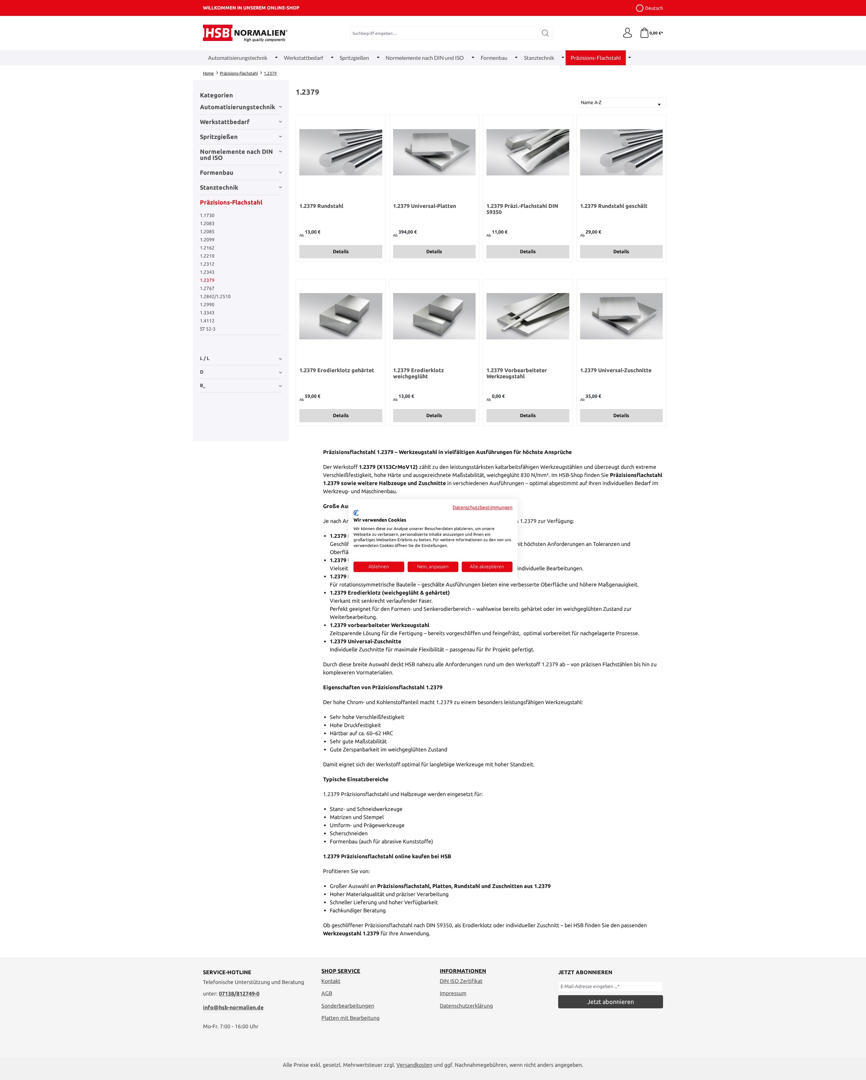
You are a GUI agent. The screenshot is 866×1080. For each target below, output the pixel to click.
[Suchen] (545, 33)
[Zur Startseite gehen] (245, 33)
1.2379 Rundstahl (321, 206)
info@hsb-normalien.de (233, 1007)
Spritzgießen (219, 136)
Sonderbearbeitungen (347, 1006)
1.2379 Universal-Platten (424, 206)
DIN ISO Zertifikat (461, 981)
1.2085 (207, 231)
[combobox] (444, 33)
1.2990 (207, 304)
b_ (202, 385)
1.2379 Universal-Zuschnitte (616, 370)
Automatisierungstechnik (237, 106)
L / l (204, 358)
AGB (326, 993)
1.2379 (207, 280)
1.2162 (207, 247)
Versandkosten (414, 1065)
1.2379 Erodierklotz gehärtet (336, 370)
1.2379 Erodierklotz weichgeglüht (418, 373)
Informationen (463, 971)
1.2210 (207, 256)
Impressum (453, 993)
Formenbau (216, 172)
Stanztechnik (219, 187)
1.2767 (207, 288)
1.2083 (207, 223)
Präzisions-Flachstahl (231, 202)
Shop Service (340, 971)
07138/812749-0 (239, 993)
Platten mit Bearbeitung (350, 1018)
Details (341, 251)
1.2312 (207, 264)
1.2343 (207, 272)
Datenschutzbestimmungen (482, 507)
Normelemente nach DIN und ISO (236, 154)
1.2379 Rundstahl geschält (613, 206)
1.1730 (207, 215)
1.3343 (207, 312)
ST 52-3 (207, 329)
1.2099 (207, 239)
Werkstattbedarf (225, 121)
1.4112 (207, 320)
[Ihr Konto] (627, 33)
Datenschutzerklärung (466, 1006)
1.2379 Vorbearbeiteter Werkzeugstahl (516, 373)
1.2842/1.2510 (215, 296)
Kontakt (330, 981)
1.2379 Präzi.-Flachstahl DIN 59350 (522, 209)
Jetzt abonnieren (610, 1001)
